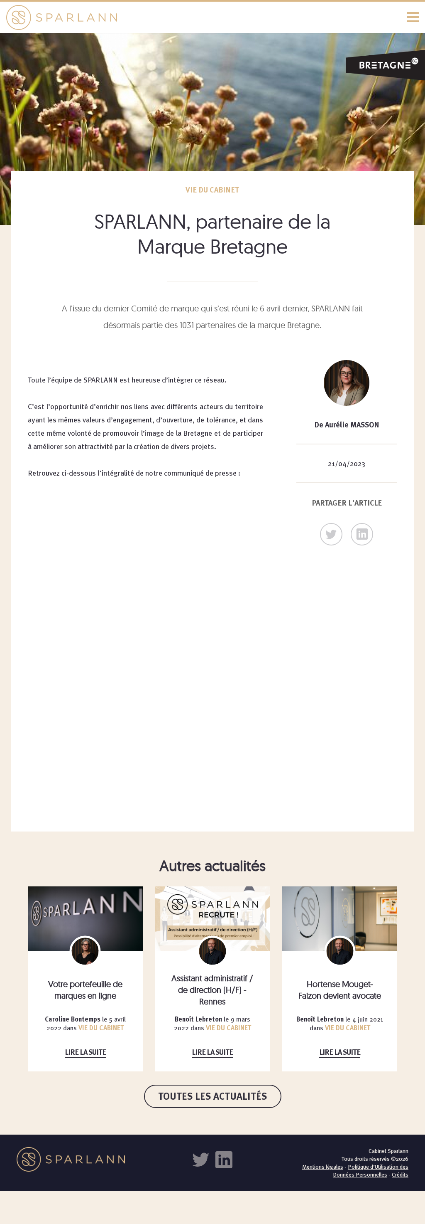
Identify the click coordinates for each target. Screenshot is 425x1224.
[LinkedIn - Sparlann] (223, 1159)
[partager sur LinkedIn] (362, 534)
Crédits (400, 1174)
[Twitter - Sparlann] (203, 1159)
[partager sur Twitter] (331, 534)
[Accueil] (212, 17)
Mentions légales (322, 1166)
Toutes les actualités (212, 1096)
